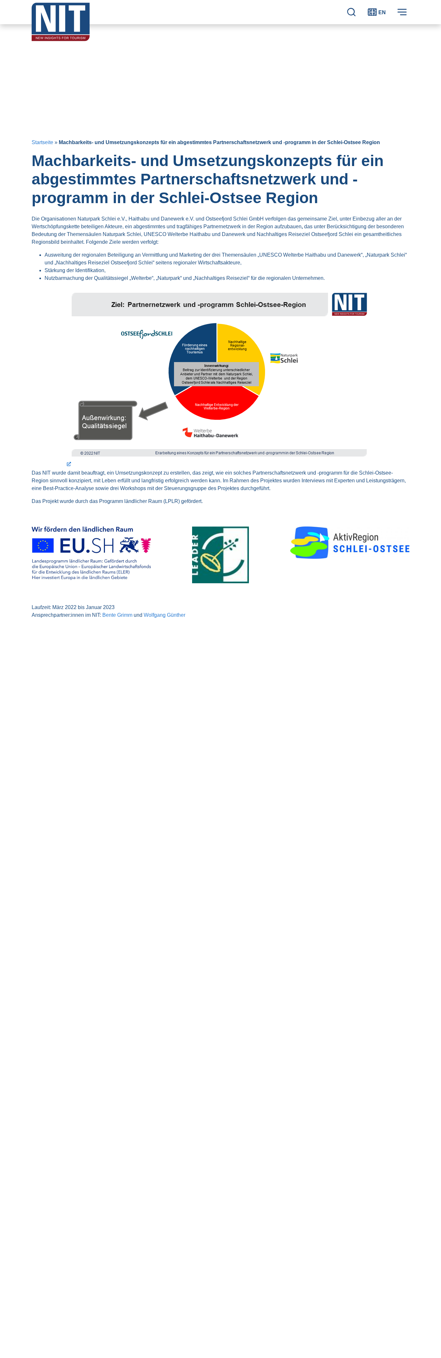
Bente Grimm (117, 615)
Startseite (42, 142)
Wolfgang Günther (164, 615)
